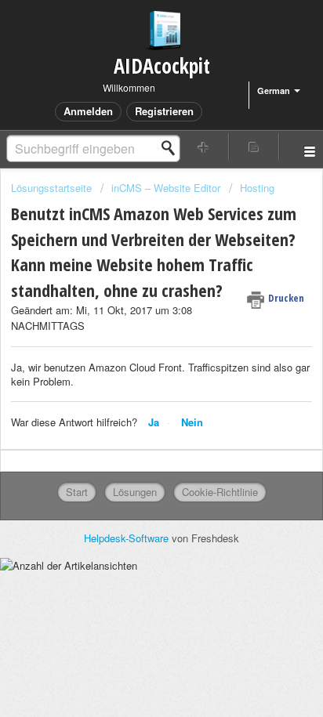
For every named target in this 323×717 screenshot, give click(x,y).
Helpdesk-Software (128, 538)
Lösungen (135, 491)
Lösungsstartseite (53, 187)
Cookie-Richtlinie (220, 491)
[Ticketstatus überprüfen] (254, 147)
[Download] (132, 345)
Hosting (257, 187)
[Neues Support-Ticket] (204, 147)
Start (77, 491)
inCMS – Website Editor (165, 187)
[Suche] (172, 148)
